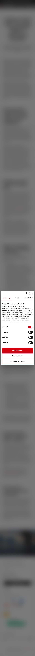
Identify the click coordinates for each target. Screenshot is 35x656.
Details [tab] (17, 298)
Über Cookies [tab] (29, 298)
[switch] (30, 332)
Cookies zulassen (17, 350)
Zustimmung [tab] (6, 298)
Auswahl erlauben (17, 355)
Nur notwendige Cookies (17, 361)
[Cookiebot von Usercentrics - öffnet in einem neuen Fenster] (25, 293)
